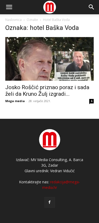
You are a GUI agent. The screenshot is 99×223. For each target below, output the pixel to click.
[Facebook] (49, 202)
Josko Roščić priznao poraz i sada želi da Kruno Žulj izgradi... (47, 90)
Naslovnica (13, 19)
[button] (91, 7)
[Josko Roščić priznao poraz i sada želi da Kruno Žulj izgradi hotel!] (49, 59)
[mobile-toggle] (9, 7)
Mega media (15, 101)
